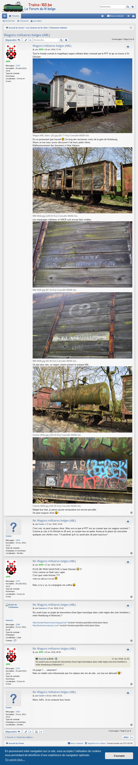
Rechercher (10, 21)
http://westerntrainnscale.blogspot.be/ (50, 622)
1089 (18, 625)
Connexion (24, 21)
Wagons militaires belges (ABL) (27, 35)
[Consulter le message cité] (56, 659)
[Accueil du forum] (29, 6)
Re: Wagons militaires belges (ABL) (54, 520)
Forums (15, 16)
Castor (9, 536)
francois (9, 620)
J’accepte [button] (119, 755)
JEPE (8, 61)
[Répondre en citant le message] (128, 47)
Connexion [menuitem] (129, 17)
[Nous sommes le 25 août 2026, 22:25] (131, 28)
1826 (18, 540)
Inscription (37, 21)
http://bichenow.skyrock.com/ (46, 625)
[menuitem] (102, 16)
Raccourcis (5, 17)
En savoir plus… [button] (15, 759)
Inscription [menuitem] (134, 17)
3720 (18, 66)
